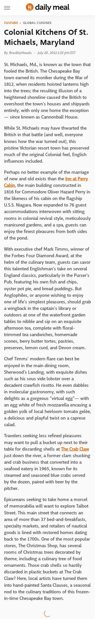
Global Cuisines (37, 23)
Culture (11, 23)
